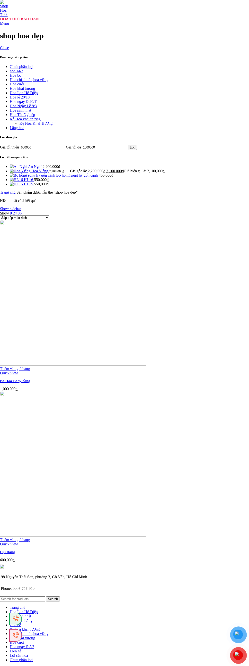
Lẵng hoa (17, 128)
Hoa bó (15, 75)
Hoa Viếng (40, 171)
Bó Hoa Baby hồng (15, 381)
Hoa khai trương (22, 88)
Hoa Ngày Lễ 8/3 (23, 106)
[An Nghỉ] (19, 166)
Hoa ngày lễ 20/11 (24, 101)
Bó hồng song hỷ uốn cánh (77, 175)
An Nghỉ (35, 166)
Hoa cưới (17, 84)
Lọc (132, 147)
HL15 (29, 184)
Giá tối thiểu (9, 147)
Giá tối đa (73, 147)
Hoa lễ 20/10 (20, 97)
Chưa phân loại (21, 67)
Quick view (9, 373)
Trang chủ (8, 192)
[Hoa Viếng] (20, 171)
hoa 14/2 (16, 71)
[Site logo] (5, 15)
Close (4, 48)
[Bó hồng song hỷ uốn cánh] (33, 175)
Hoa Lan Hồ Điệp (24, 93)
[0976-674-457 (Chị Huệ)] (15, 619)
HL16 (29, 180)
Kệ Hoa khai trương (25, 119)
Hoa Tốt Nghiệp (22, 115)
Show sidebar (10, 209)
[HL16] (17, 180)
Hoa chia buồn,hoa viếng (29, 80)
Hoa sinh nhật (20, 110)
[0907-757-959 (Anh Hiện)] (15, 635)
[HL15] (17, 184)
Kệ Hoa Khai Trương (36, 123)
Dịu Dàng (7, 552)
